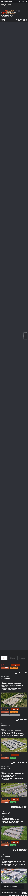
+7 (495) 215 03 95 (6, 1)
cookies (15, 892)
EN (26, 1)
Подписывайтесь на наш (10, 886)
